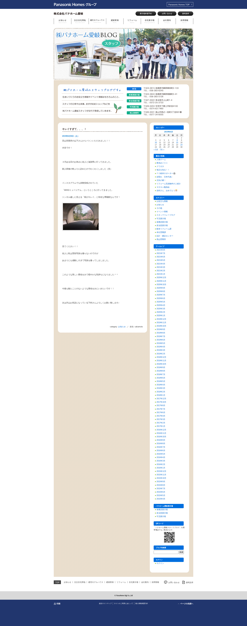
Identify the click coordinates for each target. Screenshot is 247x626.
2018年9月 (161, 367)
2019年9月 (161, 329)
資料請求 (185, 14)
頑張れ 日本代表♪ (164, 177)
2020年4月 (161, 305)
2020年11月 (161, 281)
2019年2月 (161, 354)
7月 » (162, 150)
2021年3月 (161, 267)
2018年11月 (161, 360)
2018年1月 (161, 395)
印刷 (58, 603)
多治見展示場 (162, 225)
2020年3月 (161, 309)
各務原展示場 (162, 222)
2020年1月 (161, 315)
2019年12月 (161, 319)
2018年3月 (161, 388)
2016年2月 (161, 464)
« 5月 (156, 150)
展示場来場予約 (146, 14)
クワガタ (160, 166)
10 (156, 142)
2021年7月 (161, 253)
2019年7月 (161, 336)
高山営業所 (161, 239)
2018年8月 (161, 371)
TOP (179, 4)
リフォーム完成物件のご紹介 (169, 184)
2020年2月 (161, 312)
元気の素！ (161, 180)
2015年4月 (161, 499)
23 (181, 145)
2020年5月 (161, 302)
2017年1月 (161, 426)
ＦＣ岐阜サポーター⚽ (166, 173)
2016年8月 (161, 443)
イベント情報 (162, 211)
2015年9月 (161, 481)
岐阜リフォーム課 (164, 229)
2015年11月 (161, 475)
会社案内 (167, 21)
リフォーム (132, 21)
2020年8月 (161, 291)
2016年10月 (161, 437)
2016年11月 (161, 433)
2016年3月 (161, 461)
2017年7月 (161, 409)
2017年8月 (161, 405)
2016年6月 (161, 450)
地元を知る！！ (163, 170)
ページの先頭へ (186, 603)
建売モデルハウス (97, 21)
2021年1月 (161, 274)
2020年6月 (161, 298)
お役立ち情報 (162, 201)
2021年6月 (161, 257)
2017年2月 (161, 423)
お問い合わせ (167, 14)
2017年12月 (161, 399)
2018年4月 (161, 385)
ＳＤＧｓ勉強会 (163, 187)
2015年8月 (161, 485)
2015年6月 (161, 492)
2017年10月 (161, 402)
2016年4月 (161, 457)
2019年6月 (161, 340)
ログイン (160, 563)
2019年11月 (161, 322)
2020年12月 (161, 277)
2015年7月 (161, 488)
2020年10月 (161, 284)
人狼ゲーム (161, 159)
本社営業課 (161, 232)
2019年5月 (161, 343)
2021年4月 (161, 264)
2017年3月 (161, 419)
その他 (159, 208)
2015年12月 (161, 471)
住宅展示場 (149, 21)
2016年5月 (161, 454)
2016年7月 (161, 447)
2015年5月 (161, 495)
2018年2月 (161, 392)
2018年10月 (161, 364)
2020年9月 (161, 288)
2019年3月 (161, 350)
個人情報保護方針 (141, 603)
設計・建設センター (165, 236)
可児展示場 (161, 218)
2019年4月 (161, 347)
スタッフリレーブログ (166, 215)
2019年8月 (161, 333)
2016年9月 (161, 440)
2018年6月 (161, 378)
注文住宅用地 (80, 21)
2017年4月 (161, 416)
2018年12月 (161, 357)
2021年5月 (161, 260)
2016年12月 (161, 430)
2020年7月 (161, 295)
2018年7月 (161, 374)
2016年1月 (161, 468)
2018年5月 (161, 381)
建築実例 (115, 21)
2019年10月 (161, 326)
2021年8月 (161, 250)
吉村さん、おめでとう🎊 (167, 190)
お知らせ (63, 21)
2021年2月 (161, 271)
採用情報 (184, 21)
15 (177, 142)
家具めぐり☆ (162, 163)
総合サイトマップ (105, 603)
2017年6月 (161, 412)
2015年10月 (161, 478)
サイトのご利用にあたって (123, 603)
